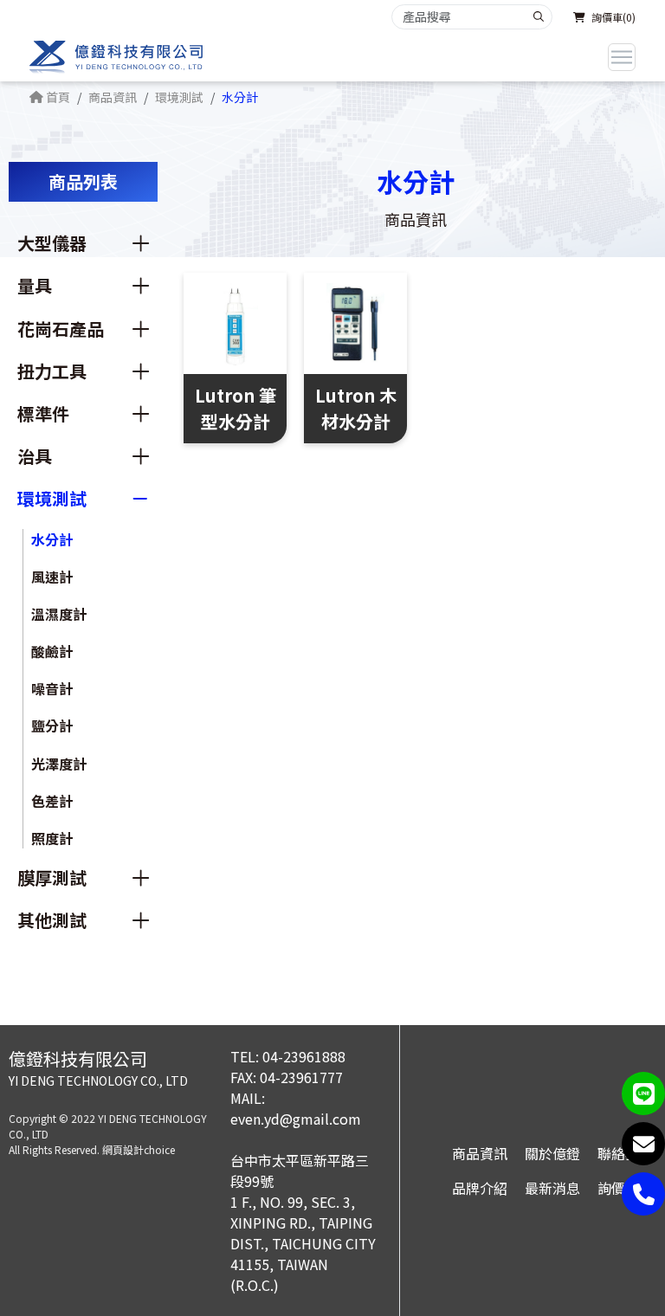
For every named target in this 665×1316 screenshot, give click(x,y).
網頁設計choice (138, 1149)
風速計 (52, 576)
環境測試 (179, 97)
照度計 (52, 838)
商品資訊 (112, 97)
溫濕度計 (59, 613)
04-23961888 (303, 1056)
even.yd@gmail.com (295, 1118)
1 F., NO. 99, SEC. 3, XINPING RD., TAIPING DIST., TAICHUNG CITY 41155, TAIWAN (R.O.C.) (303, 1243)
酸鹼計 (52, 651)
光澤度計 (59, 763)
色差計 (52, 800)
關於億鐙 (552, 1153)
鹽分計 (52, 725)
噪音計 (52, 688)
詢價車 (618, 1187)
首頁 (56, 97)
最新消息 (552, 1187)
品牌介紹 (479, 1187)
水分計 (52, 539)
